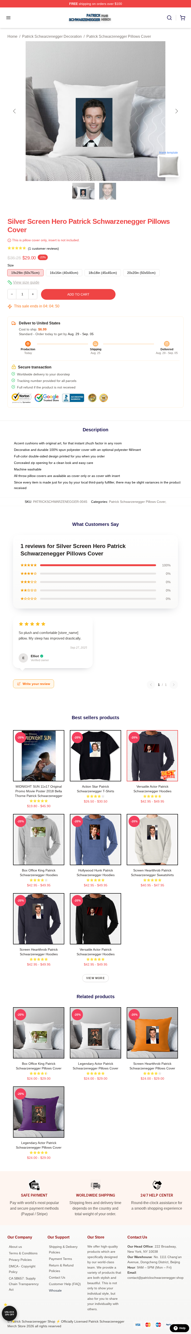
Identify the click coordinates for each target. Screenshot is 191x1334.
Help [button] (182, 1328)
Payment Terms (60, 1259)
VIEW (39, 777)
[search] (169, 17)
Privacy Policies (20, 1260)
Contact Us (57, 1277)
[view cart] (182, 17)
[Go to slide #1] (83, 191)
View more (95, 978)
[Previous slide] (15, 111)
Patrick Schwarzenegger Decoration (52, 36)
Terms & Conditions (23, 1253)
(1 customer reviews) (43, 248)
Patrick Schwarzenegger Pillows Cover (118, 36)
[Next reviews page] (174, 685)
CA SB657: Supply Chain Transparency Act (24, 1283)
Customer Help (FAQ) (65, 1284)
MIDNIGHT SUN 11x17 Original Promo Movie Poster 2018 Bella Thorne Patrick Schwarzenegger (38, 791)
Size (10, 265)
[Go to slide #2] (107, 191)
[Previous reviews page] (151, 685)
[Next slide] (176, 111)
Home (12, 36)
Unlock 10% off (9, 1313)
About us (15, 1247)
